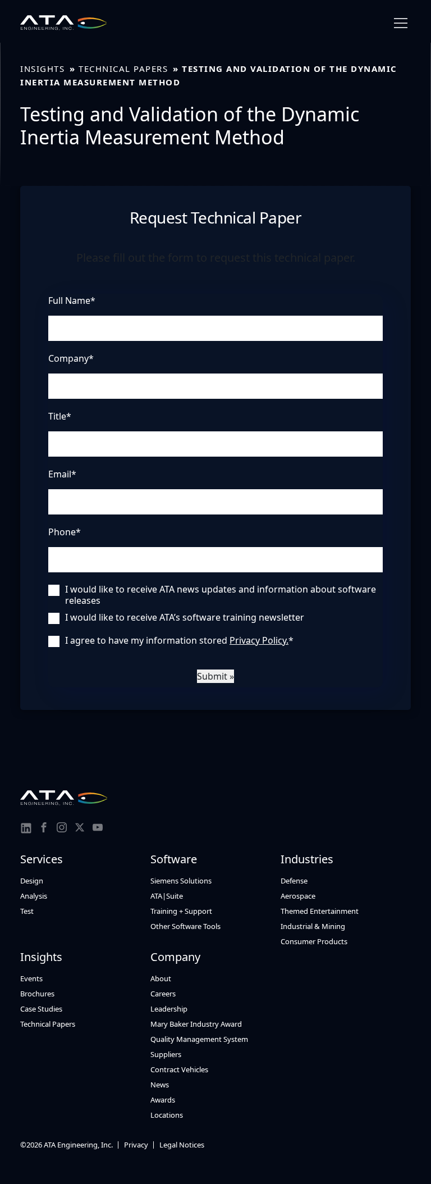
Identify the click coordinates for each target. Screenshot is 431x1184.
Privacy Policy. (259, 640)
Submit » (215, 676)
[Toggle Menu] (400, 23)
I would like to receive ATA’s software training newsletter (184, 617)
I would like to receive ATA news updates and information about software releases (220, 595)
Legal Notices (181, 1145)
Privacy (136, 1145)
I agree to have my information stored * (179, 640)
